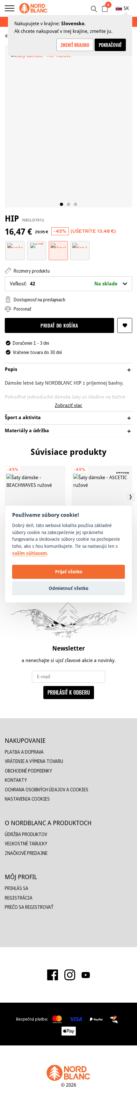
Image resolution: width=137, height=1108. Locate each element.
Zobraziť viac (68, 405)
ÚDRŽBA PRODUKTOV (26, 834)
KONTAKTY (16, 780)
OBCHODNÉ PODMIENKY (28, 771)
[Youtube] (86, 975)
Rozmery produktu (31, 271)
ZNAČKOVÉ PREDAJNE (26, 853)
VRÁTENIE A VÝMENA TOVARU (34, 761)
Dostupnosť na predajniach (39, 300)
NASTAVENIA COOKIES (27, 799)
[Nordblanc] (33, 8)
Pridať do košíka (59, 325)
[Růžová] (58, 245)
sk (126, 8)
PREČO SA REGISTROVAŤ (29, 907)
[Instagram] (69, 974)
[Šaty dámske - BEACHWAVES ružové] (35, 499)
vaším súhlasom (29, 553)
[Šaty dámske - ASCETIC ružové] (102, 499)
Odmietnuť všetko (68, 588)
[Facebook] (52, 974)
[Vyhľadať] (94, 9)
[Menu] (9, 8)
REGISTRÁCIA (18, 898)
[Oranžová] (15, 245)
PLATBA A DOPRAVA (24, 752)
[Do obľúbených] (124, 325)
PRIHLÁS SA (16, 888)
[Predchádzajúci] (6, 497)
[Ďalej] (130, 497)
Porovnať (22, 309)
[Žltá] (36, 245)
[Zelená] (80, 245)
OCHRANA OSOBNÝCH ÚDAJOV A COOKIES (46, 790)
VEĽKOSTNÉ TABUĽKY (26, 843)
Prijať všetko (68, 571)
